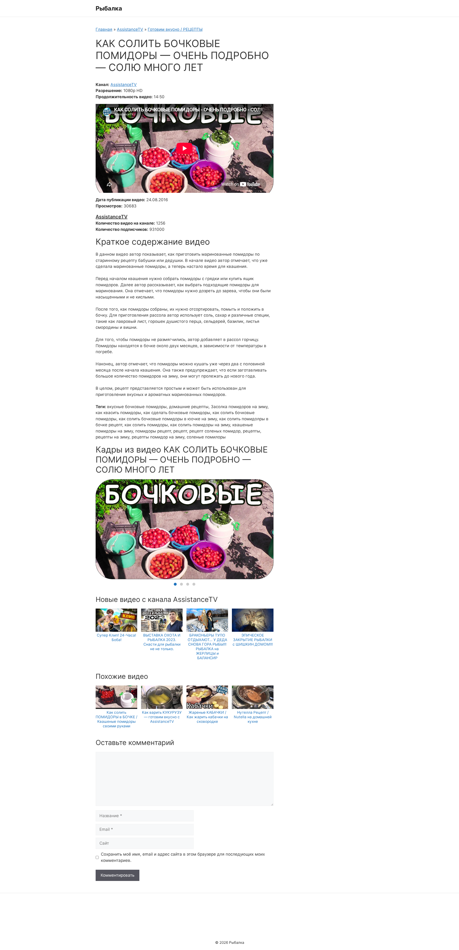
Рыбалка (109, 8)
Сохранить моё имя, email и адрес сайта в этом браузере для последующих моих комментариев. (183, 857)
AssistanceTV (130, 29)
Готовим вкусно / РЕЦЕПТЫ (175, 29)
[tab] (175, 584)
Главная (104, 29)
